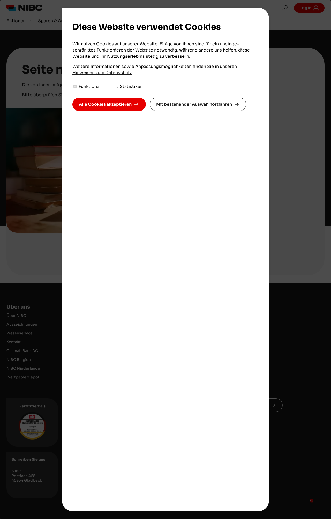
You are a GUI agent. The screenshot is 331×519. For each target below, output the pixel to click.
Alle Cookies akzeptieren (105, 104)
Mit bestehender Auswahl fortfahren (194, 104)
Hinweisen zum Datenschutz (102, 72)
